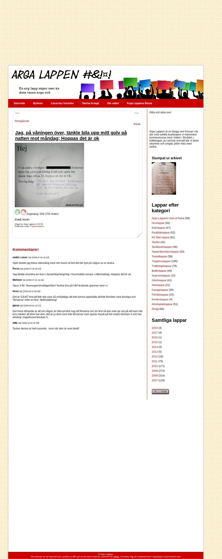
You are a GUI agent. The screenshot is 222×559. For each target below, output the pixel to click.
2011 (155, 361)
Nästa (137, 124)
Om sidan (113, 103)
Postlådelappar (161, 232)
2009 (155, 370)
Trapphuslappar (37, 226)
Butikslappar (159, 270)
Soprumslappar (161, 275)
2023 (155, 327)
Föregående (22, 121)
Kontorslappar (160, 299)
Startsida (19, 103)
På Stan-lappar (161, 237)
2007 (155, 380)
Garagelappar (160, 289)
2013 (155, 351)
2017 (155, 332)
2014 (155, 347)
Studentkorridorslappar (166, 251)
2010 (155, 366)
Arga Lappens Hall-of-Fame (168, 218)
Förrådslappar (160, 294)
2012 (155, 356)
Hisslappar (158, 223)
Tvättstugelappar (162, 266)
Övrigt (155, 309)
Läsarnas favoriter (62, 103)
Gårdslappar (159, 280)
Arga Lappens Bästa (139, 103)
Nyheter (38, 103)
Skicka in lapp (90, 103)
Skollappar (158, 285)
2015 (155, 342)
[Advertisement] (105, 32)
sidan (116, 556)
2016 (155, 337)
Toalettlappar (160, 256)
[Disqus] (78, 384)
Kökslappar (159, 227)
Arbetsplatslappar (162, 304)
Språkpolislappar (162, 246)
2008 (155, 375)
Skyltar (156, 242)
